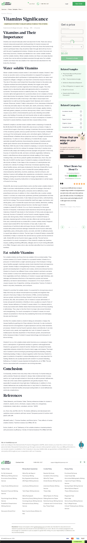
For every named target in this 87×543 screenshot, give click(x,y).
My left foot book (68, 90)
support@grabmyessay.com (59, 462)
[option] (73, 193)
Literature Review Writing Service (51, 487)
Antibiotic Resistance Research (72, 82)
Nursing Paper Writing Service (74, 486)
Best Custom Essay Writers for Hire (32, 512)
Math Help (68, 498)
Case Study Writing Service (9, 486)
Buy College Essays (71, 503)
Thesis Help (47, 491)
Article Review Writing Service (53, 481)
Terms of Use (5, 469)
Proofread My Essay (71, 473)
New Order (79, 4)
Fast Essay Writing (28, 476)
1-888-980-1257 (44, 3)
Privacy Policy (69, 469)
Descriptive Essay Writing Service (30, 505)
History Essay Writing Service (74, 501)
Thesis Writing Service (71, 491)
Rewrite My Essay (49, 473)
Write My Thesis (48, 478)
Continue (71, 156)
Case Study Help (70, 476)
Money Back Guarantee (29, 469)
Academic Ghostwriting (51, 476)
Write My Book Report (71, 488)
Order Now (78, 541)
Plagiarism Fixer (69, 496)
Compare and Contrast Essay (53, 503)
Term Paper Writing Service (30, 491)
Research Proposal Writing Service (9, 492)
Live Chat (32, 3)
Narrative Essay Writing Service (53, 501)
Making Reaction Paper (51, 498)
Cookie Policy (48, 469)
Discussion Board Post (8, 511)
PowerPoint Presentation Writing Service (9, 505)
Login (66, 3)
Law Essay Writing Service (30, 486)
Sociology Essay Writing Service (32, 501)
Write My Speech (27, 496)
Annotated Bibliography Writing (74, 478)
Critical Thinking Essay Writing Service (74, 507)
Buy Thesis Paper (49, 506)
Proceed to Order (72, 58)
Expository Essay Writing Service (32, 498)
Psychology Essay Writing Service (9, 500)
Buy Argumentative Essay (30, 478)
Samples (15, 9)
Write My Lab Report (28, 473)
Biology (10, 13)
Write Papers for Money (51, 496)
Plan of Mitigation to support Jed (73, 86)
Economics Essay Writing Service (9, 480)
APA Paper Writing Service (30, 481)
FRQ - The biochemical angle (72, 79)
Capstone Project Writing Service (73, 482)
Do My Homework (6, 473)
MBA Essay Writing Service (9, 476)
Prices (10, 9)
